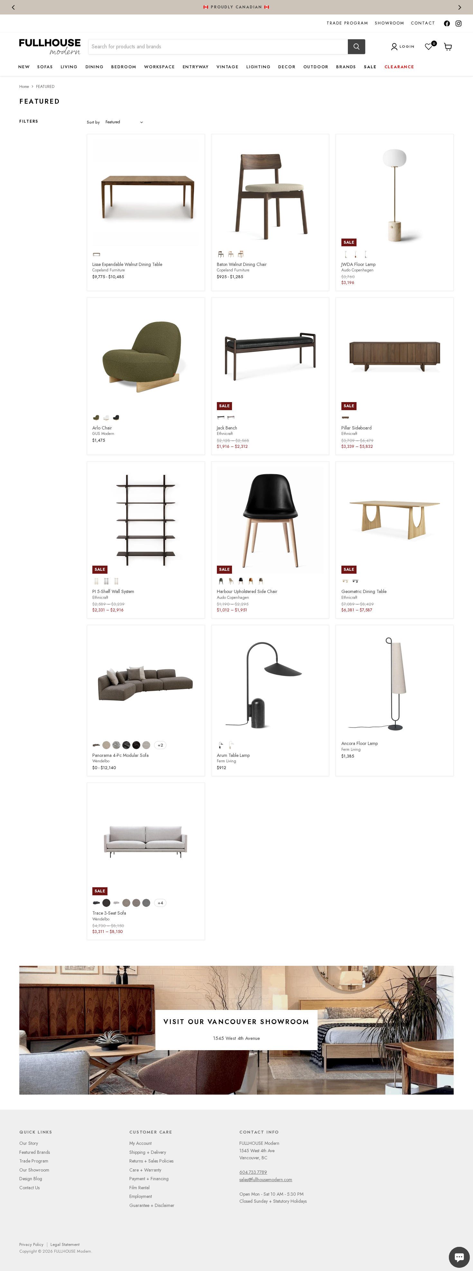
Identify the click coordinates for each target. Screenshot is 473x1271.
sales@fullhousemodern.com (265, 1179)
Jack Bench (227, 428)
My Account (140, 1143)
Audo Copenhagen (357, 270)
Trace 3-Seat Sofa (109, 913)
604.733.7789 (253, 1172)
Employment (140, 1196)
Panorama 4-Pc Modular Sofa (120, 755)
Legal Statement (65, 1244)
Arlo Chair (102, 428)
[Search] (356, 46)
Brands (346, 67)
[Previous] (13, 7)
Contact (423, 23)
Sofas (45, 67)
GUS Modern (103, 434)
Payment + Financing (149, 1178)
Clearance (399, 67)
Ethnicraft (225, 434)
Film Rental (139, 1187)
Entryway (196, 67)
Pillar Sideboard (356, 428)
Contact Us (29, 1187)
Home (24, 86)
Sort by (93, 122)
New (24, 67)
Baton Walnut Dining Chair (242, 264)
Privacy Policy (31, 1244)
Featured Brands (34, 1152)
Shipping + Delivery (147, 1152)
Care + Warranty (145, 1170)
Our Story (28, 1143)
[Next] (459, 7)
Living (69, 67)
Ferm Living (226, 761)
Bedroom (123, 67)
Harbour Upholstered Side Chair (247, 591)
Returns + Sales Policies (151, 1161)
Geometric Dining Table (363, 591)
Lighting (258, 67)
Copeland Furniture (108, 270)
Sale (370, 67)
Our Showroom (34, 1170)
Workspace (159, 67)
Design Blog (30, 1178)
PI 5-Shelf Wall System (113, 591)
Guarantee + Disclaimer (151, 1205)
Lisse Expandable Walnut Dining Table (127, 264)
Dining (95, 67)
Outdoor (316, 67)
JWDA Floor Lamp (358, 264)
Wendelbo (100, 761)
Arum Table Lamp (233, 755)
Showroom (390, 23)
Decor (286, 67)
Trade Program (347, 23)
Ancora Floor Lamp (359, 743)
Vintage (228, 67)
